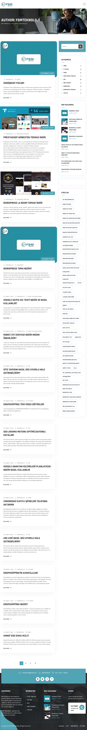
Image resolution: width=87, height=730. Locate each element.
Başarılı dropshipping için (70, 232)
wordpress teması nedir (69, 402)
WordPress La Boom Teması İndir (22, 203)
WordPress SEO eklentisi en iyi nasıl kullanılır (71, 385)
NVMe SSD (65, 314)
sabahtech (78, 337)
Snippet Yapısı (67, 368)
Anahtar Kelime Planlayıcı (70, 227)
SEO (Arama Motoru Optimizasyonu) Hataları (24, 433)
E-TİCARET (30, 401)
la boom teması (67, 292)
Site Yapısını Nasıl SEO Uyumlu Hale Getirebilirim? (24, 371)
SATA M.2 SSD (66, 342)
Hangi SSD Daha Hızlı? (16, 635)
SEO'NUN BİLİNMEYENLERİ (69, 351)
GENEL (30, 296)
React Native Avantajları (70, 332)
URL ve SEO (65, 380)
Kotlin (79, 283)
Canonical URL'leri (68, 237)
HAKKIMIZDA (74, 726)
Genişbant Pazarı (13, 83)
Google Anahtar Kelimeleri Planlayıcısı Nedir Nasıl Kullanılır (27, 468)
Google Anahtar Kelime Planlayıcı (69, 276)
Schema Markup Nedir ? (69, 346)
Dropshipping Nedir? (15, 604)
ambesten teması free (69, 213)
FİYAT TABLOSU (31, 696)
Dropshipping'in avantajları (71, 249)
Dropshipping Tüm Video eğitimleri (23, 404)
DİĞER (18, 79)
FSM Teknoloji (15, 726)
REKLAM (29, 700)
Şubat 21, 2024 (72, 123)
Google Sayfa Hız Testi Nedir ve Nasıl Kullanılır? (25, 301)
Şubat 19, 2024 (72, 138)
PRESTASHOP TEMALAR (23, 134)
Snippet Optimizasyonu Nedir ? (71, 363)
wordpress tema (67, 392)
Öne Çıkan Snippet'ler (69, 406)
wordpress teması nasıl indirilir (72, 397)
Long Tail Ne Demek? (68, 309)
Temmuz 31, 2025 (73, 113)
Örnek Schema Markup (69, 411)
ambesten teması (67, 209)
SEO (33, 296)
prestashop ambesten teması (71, 318)
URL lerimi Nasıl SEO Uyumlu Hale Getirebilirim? (72, 373)
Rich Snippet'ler (67, 337)
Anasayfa (61, 726)
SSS (67, 726)
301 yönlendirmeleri (68, 199)
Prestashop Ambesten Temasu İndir (24, 137)
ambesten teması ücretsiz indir (71, 218)
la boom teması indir (68, 297)
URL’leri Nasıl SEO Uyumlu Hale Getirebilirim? (21, 539)
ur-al (75, 368)
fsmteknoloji (10, 79)
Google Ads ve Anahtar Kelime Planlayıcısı (71, 268)
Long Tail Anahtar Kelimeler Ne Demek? (71, 302)
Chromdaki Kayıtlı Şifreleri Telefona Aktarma (25, 503)
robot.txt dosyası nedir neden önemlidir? (21, 336)
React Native (66, 328)
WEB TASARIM (38, 296)
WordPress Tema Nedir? (17, 268)
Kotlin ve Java (67, 287)
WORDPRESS (20, 265)
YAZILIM (65, 93)
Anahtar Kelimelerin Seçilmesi (71, 223)
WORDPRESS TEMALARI (23, 199)
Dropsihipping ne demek (69, 263)
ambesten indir (67, 204)
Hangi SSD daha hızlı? (68, 283)
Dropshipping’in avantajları (20, 573)
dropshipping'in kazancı (69, 254)
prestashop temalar (68, 323)
